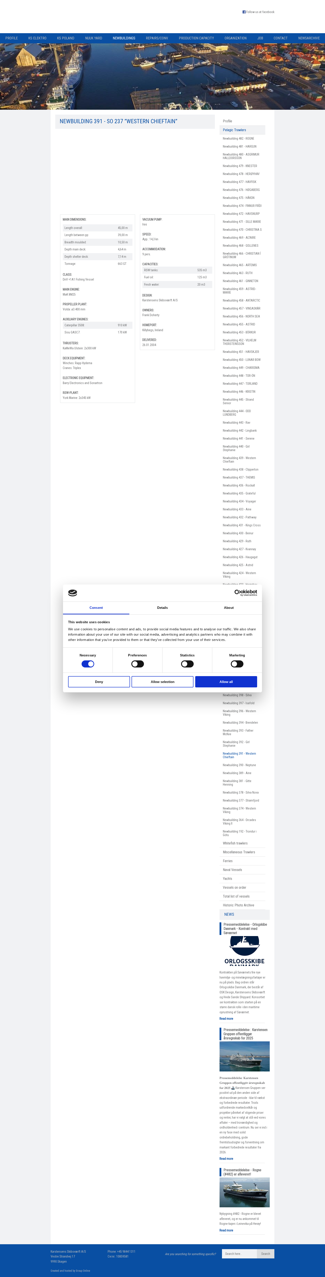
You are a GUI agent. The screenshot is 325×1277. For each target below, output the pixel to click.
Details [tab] (162, 608)
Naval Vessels (232, 870)
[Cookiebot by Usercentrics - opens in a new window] (237, 593)
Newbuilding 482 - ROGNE (238, 138)
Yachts (227, 879)
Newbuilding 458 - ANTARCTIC (241, 300)
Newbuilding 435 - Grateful (239, 493)
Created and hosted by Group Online (70, 1270)
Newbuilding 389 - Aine (237, 773)
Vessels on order (234, 887)
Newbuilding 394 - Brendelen (240, 722)
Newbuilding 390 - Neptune (239, 765)
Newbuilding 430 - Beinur (238, 533)
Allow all (226, 682)
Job (260, 38)
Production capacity (196, 38)
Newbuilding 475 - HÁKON (238, 198)
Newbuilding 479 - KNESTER (240, 166)
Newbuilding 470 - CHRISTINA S (242, 229)
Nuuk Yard (93, 38)
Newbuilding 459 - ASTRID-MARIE (239, 290)
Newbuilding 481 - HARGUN (239, 146)
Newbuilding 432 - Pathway (239, 517)
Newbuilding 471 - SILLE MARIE (242, 221)
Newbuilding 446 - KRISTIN (239, 391)
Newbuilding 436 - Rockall (239, 485)
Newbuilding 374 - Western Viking (239, 810)
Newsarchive (309, 38)
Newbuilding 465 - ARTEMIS (240, 265)
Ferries (228, 861)
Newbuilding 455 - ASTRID (239, 324)
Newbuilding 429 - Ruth (237, 541)
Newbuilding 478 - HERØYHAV (241, 174)
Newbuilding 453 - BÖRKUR (239, 332)
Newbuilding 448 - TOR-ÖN (239, 375)
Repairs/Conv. (157, 38)
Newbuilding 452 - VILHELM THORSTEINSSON (239, 342)
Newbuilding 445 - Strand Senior (238, 401)
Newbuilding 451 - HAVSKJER (241, 352)
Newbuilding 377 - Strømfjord (241, 800)
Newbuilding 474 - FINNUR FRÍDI (242, 206)
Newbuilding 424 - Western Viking (239, 574)
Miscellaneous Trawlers (239, 852)
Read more (226, 1018)
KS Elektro (37, 38)
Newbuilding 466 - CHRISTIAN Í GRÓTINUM (242, 255)
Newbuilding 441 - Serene (238, 438)
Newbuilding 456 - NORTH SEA (241, 316)
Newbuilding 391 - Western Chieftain (239, 755)
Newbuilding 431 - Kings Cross (242, 525)
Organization (236, 38)
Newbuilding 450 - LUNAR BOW (242, 360)
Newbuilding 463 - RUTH (237, 273)
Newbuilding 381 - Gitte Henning (237, 782)
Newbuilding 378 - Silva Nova (241, 792)
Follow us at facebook (260, 12)
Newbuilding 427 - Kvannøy (239, 549)
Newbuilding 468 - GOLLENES (240, 245)
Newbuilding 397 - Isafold (238, 703)
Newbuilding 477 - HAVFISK (239, 182)
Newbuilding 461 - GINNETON (240, 281)
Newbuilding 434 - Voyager (239, 501)
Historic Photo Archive (238, 905)
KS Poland (65, 38)
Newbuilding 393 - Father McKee (238, 732)
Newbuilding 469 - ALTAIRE (239, 237)
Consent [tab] (96, 608)
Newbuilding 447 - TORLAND (240, 383)
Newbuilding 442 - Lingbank (240, 430)
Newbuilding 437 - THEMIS (239, 477)
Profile (11, 38)
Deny (99, 682)
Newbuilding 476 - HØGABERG (241, 190)
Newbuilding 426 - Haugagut (240, 557)
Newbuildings (124, 38)
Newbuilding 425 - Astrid (238, 565)
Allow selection (162, 682)
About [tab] (229, 608)
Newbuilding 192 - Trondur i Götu (239, 833)
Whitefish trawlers (235, 843)
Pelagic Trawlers (234, 130)
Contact (281, 38)
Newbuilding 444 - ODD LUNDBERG (237, 412)
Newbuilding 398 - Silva (237, 695)
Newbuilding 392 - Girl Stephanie (236, 743)
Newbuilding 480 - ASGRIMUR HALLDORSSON (241, 156)
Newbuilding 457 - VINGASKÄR (241, 308)
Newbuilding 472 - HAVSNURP (241, 213)
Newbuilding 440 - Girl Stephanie (236, 448)
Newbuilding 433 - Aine (237, 509)
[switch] (137, 663)
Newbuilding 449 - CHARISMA (241, 367)
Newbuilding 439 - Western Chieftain (239, 459)
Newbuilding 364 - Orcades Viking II (239, 821)
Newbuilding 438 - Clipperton (240, 469)
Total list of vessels (236, 896)
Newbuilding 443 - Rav (236, 422)
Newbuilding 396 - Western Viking (239, 712)
